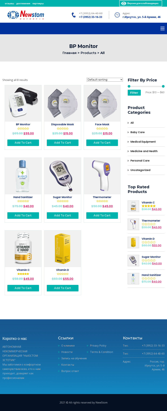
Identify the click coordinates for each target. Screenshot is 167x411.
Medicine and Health (144, 151)
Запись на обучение (74, 358)
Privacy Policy (98, 345)
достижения (23, 3)
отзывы (9, 3)
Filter (134, 92)
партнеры (38, 3)
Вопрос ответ (70, 371)
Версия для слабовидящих (142, 3)
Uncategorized (140, 170)
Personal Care (140, 161)
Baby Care (137, 132)
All (132, 123)
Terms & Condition (101, 352)
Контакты (67, 364)
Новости (66, 352)
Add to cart (23, 142)
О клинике (68, 345)
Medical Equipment (143, 142)
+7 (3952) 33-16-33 (90, 17)
